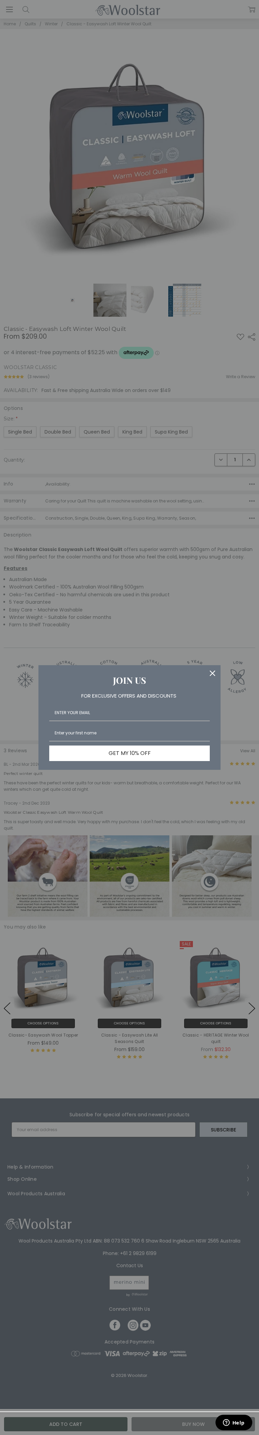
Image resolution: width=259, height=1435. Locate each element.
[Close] (212, 673)
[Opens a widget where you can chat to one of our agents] (233, 1423)
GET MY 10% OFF (130, 753)
